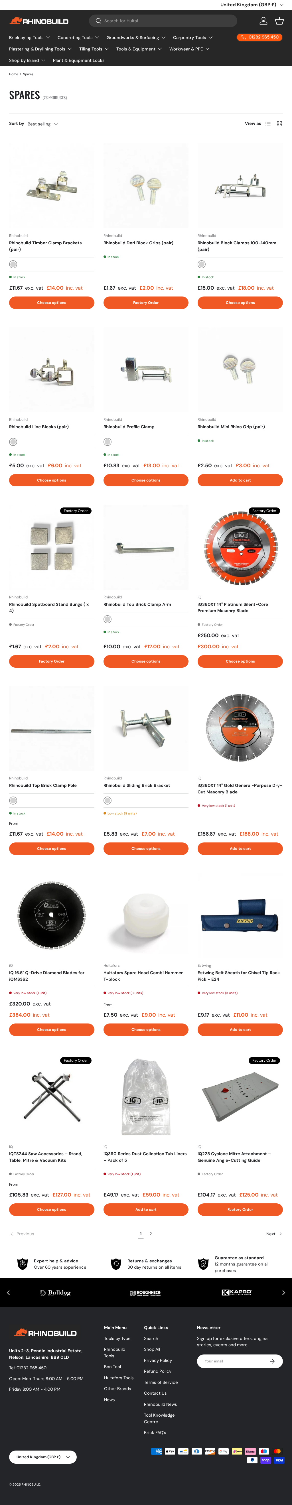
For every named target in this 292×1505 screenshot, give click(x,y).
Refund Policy (157, 1371)
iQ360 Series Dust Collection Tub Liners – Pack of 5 (145, 1157)
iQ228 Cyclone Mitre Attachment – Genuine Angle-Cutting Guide (234, 1157)
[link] (72, 1233)
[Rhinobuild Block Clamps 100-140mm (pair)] (240, 186)
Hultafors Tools (119, 1378)
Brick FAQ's (155, 1432)
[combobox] (163, 21)
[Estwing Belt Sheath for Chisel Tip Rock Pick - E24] (240, 915)
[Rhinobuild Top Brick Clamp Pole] (51, 728)
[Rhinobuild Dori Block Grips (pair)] (146, 186)
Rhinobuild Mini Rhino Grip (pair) (231, 427)
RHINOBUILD (31, 1484)
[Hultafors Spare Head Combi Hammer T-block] (146, 915)
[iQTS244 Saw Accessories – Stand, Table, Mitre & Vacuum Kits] (51, 1097)
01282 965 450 (31, 1368)
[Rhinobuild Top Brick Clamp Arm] (146, 547)
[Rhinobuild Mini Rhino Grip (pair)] (240, 370)
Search (151, 1338)
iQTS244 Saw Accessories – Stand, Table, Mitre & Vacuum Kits (45, 1157)
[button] (279, 21)
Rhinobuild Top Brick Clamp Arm (137, 604)
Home (13, 74)
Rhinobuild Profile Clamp (129, 427)
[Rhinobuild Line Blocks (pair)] (51, 370)
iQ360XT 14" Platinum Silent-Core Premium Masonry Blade (233, 608)
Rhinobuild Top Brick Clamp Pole (43, 785)
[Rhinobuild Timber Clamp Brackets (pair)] (51, 186)
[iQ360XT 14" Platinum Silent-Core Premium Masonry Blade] (240, 547)
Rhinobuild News (160, 1404)
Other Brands (117, 1389)
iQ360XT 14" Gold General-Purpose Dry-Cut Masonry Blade (240, 789)
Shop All (152, 1349)
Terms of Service (161, 1382)
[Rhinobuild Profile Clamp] (146, 370)
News (109, 1400)
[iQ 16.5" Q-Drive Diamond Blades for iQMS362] (51, 915)
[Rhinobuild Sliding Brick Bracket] (146, 728)
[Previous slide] (8, 1292)
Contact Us (155, 1393)
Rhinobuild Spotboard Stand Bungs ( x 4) (49, 608)
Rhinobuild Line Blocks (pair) (39, 427)
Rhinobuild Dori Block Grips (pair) (138, 243)
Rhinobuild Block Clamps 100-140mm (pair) (237, 246)
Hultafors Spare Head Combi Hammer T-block (143, 976)
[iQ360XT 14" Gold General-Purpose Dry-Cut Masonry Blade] (240, 728)
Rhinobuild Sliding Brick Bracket (137, 785)
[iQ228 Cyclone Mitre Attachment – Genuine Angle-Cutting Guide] (240, 1097)
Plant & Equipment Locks (79, 60)
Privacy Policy (158, 1360)
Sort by (16, 123)
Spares (28, 74)
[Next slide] (283, 1292)
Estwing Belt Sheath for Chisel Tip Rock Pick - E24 (239, 976)
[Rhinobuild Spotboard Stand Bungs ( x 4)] (51, 547)
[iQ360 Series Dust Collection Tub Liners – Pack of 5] (146, 1097)
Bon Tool (112, 1367)
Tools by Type (117, 1338)
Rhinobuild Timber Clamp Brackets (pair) (45, 246)
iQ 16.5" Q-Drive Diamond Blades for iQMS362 (46, 976)
